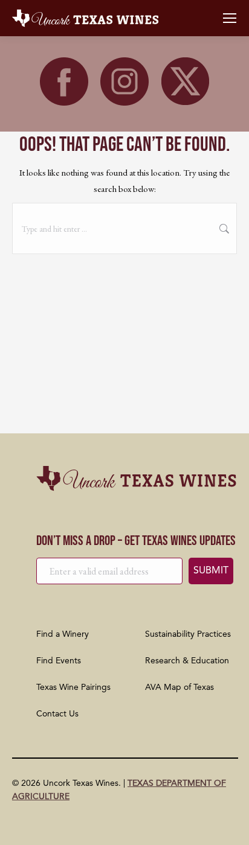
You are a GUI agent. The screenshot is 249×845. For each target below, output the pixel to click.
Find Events (58, 661)
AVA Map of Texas (179, 687)
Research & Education (187, 661)
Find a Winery (62, 634)
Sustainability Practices (188, 634)
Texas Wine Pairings (73, 687)
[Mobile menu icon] (229, 18)
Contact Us (57, 714)
